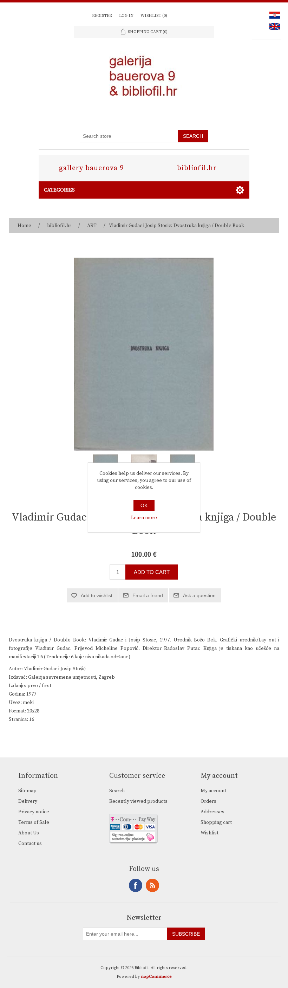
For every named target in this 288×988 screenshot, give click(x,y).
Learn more (144, 518)
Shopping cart (216, 822)
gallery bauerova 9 (91, 168)
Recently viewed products (138, 801)
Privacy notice (33, 812)
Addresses (212, 812)
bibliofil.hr (197, 168)
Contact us (30, 843)
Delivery (27, 801)
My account (213, 791)
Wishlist (209, 833)
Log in (126, 15)
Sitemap (27, 791)
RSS (152, 885)
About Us (28, 833)
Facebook (135, 885)
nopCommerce (156, 976)
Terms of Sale (33, 822)
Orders (208, 801)
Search (117, 791)
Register (102, 15)
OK (144, 505)
